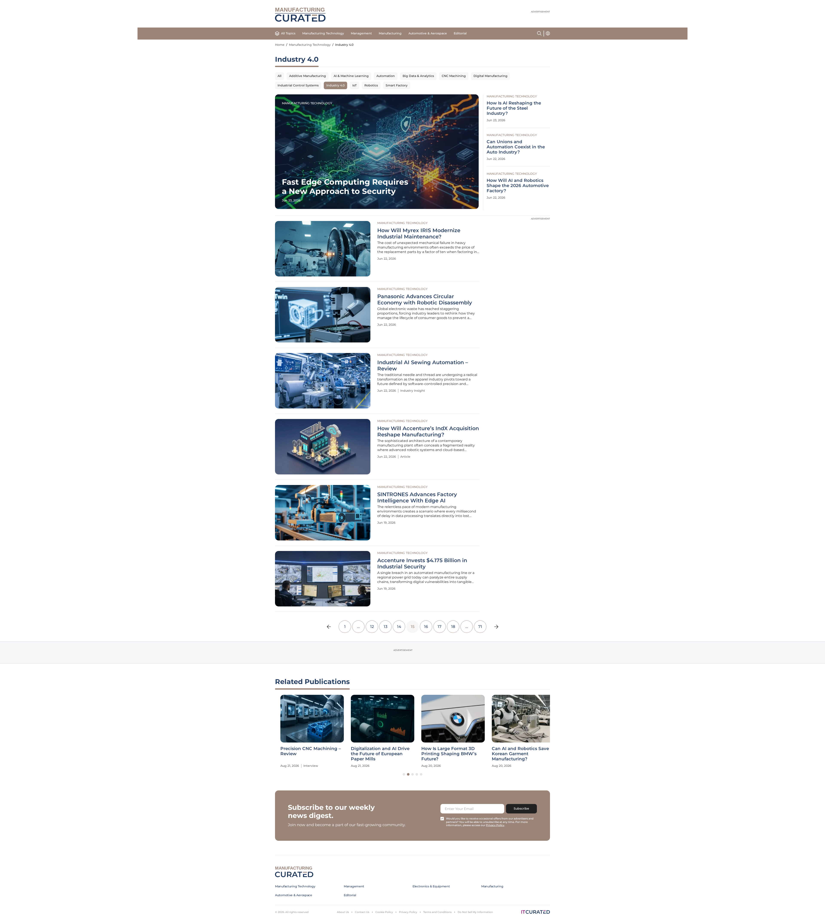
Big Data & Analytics (418, 76)
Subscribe (521, 808)
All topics (288, 33)
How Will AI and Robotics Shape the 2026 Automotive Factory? (518, 185)
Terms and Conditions (437, 912)
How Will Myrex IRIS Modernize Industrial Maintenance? (418, 233)
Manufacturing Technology (323, 33)
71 (480, 626)
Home (279, 45)
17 (440, 626)
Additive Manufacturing (307, 76)
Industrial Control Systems (298, 85)
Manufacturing (390, 33)
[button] (404, 774)
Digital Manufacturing (490, 76)
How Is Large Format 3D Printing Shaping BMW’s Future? (443, 753)
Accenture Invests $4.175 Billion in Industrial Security (422, 563)
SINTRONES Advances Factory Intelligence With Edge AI (417, 497)
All (279, 76)
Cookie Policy (384, 912)
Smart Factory (397, 85)
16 (426, 626)
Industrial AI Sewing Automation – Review (422, 365)
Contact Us (362, 912)
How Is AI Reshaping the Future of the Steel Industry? (514, 108)
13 (385, 626)
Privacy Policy (408, 912)
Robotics (371, 85)
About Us (343, 912)
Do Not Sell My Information (475, 912)
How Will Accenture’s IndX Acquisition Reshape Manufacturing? (428, 431)
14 (399, 626)
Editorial (460, 33)
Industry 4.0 (335, 85)
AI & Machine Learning (351, 76)
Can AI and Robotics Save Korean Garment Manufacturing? (515, 753)
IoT (354, 85)
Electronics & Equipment (431, 886)
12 (372, 626)
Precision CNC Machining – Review (305, 751)
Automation (385, 76)
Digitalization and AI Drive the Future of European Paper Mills (374, 753)
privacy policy (495, 825)
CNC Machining (454, 76)
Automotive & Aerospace (427, 33)
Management (361, 33)
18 (453, 626)
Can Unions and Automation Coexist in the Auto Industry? (516, 147)
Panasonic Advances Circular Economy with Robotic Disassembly (424, 299)
